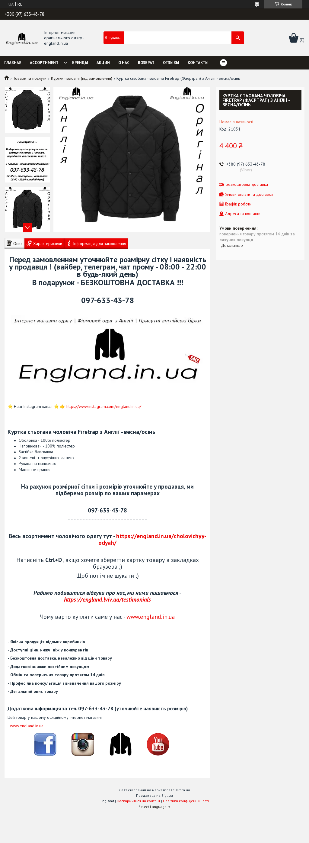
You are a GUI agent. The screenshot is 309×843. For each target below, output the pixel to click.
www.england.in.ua (150, 616)
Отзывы (171, 62)
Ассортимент (44, 62)
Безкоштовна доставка (247, 184)
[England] (22, 38)
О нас (123, 62)
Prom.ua (183, 790)
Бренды (80, 62)
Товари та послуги (29, 78)
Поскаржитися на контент (138, 801)
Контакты (198, 62)
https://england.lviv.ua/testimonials (107, 599)
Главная (12, 62)
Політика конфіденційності (186, 801)
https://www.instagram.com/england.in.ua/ (103, 406)
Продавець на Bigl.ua (154, 795)
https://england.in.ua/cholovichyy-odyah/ (152, 539)
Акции (103, 62)
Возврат (146, 62)
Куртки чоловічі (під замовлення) (81, 78)
